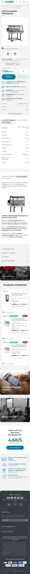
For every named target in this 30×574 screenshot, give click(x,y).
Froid (7, 6)
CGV (15, 572)
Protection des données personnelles (20, 570)
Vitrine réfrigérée (5, 7)
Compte (24, 2)
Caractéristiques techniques (8, 121)
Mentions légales (6, 570)
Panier (27, 2)
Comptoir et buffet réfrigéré (15, 6)
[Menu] (3, 2)
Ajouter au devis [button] (22, 76)
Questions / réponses (8, 253)
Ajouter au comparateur (11, 48)
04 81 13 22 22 (16, 2)
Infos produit (21, 120)
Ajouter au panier (8, 76)
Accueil (3, 6)
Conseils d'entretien (8, 249)
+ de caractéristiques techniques (15, 113)
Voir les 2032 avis (15, 447)
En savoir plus (16, 83)
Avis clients (5, 257)
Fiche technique (9, 261)
